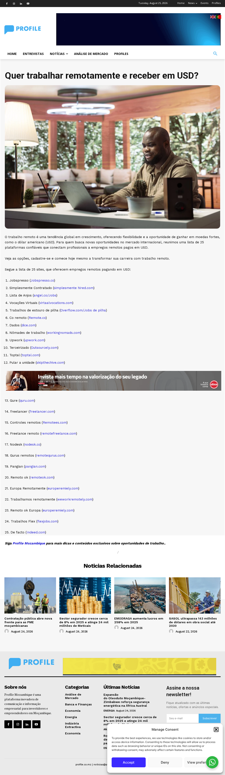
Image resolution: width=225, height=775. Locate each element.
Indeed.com (36, 532)
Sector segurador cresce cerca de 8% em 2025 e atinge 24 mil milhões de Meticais (84, 622)
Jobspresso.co (42, 280)
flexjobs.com (47, 521)
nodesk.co (32, 444)
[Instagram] (13, 3)
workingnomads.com (63, 333)
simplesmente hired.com (73, 288)
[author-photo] (7, 631)
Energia (109, 710)
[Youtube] (27, 3)
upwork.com (34, 340)
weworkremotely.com (74, 499)
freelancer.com (42, 412)
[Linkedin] (20, 3)
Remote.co (37, 318)
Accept (128, 762)
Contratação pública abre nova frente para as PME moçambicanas (28, 622)
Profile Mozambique (29, 543)
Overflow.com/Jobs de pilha (83, 310)
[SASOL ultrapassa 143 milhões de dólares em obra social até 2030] (195, 595)
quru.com (27, 401)
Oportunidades (138, 552)
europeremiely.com (62, 488)
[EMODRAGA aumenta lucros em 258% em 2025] (140, 595)
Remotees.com (55, 423)
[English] (213, 16)
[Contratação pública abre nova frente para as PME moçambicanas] (30, 595)
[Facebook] (6, 3)
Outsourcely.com (44, 348)
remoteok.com (41, 477)
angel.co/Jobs (45, 295)
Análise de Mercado (92, 552)
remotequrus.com (50, 455)
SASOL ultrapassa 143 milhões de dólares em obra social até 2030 (193, 622)
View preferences (201, 762)
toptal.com (30, 355)
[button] (216, 729)
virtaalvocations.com (55, 303)
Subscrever (210, 718)
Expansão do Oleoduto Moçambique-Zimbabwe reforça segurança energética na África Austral (126, 700)
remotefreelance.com (58, 433)
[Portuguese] (219, 16)
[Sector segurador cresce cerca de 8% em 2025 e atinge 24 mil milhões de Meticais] (85, 595)
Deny (165, 762)
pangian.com (35, 466)
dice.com (28, 325)
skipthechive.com (50, 363)
